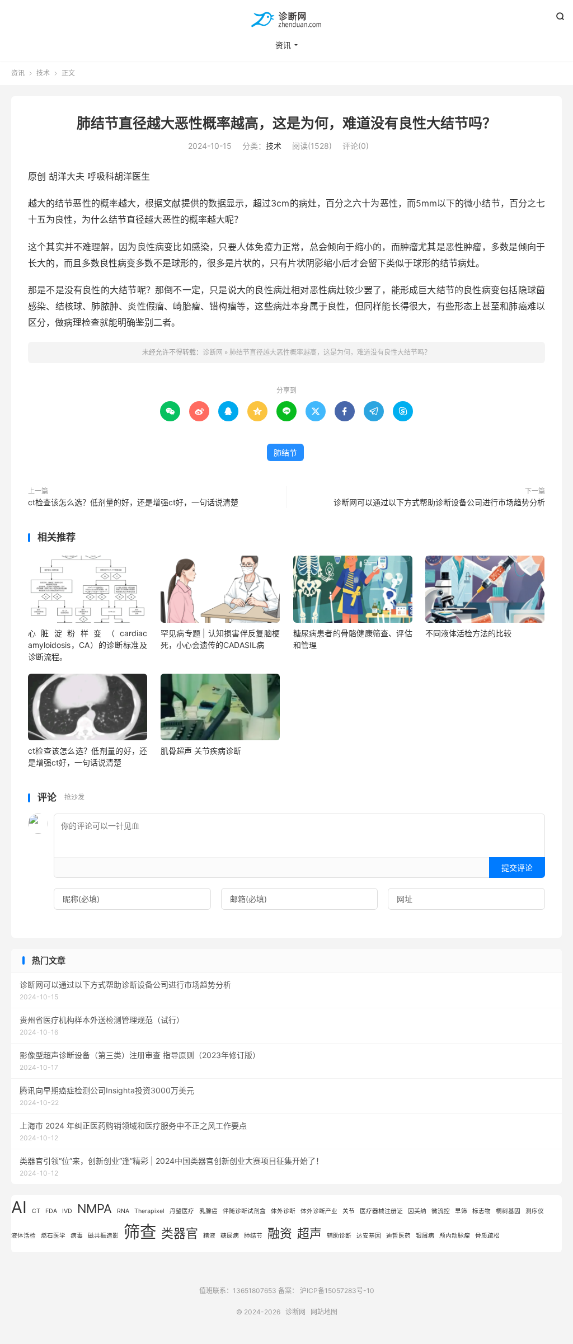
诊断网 (286, 20)
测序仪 (534, 1211)
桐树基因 (508, 1211)
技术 (43, 73)
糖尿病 (229, 1235)
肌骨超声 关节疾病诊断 (201, 750)
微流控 (440, 1211)
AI (19, 1207)
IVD (67, 1211)
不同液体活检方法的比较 (468, 633)
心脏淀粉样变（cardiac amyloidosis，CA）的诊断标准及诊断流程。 (87, 644)
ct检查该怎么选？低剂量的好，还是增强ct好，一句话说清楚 (133, 502)
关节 (348, 1211)
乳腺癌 (208, 1211)
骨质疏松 (487, 1235)
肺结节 (285, 452)
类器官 (179, 1233)
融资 (279, 1233)
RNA (123, 1211)
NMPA (94, 1208)
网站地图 (324, 1312)
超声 (309, 1233)
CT (36, 1211)
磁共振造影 (103, 1235)
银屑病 (425, 1235)
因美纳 (417, 1211)
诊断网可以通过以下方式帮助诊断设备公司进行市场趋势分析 (439, 502)
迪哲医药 (398, 1235)
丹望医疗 (182, 1211)
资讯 (283, 45)
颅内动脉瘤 (454, 1235)
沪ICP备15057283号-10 (337, 1290)
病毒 (77, 1235)
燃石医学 (53, 1235)
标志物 (481, 1211)
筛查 (140, 1232)
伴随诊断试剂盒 (244, 1211)
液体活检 (23, 1235)
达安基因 (368, 1235)
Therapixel (149, 1211)
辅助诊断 (339, 1235)
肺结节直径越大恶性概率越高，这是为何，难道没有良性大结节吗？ (286, 123)
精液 (209, 1235)
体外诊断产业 (318, 1211)
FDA (51, 1211)
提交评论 (517, 867)
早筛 (461, 1211)
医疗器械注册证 (381, 1211)
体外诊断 (283, 1211)
